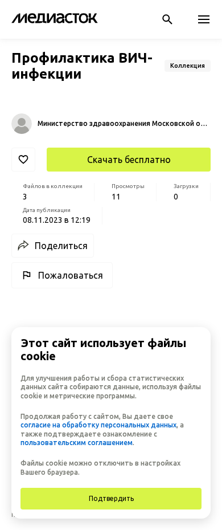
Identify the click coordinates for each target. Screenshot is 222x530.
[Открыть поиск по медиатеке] (167, 19)
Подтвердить (111, 498)
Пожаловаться (70, 275)
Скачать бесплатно (129, 159)
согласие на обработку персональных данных (98, 425)
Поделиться (61, 245)
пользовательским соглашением (76, 442)
